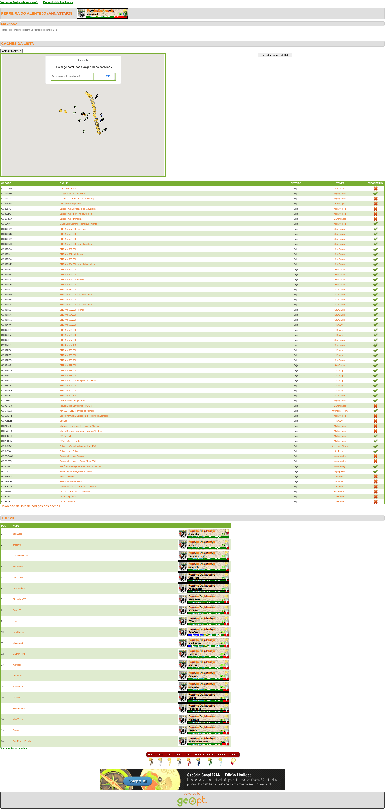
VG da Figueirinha (68, 496)
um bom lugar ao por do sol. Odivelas (78, 486)
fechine (339, 486)
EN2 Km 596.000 (68, 325)
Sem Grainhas (67, 476)
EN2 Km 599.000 (68, 365)
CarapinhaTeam (20, 555)
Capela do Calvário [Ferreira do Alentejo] (79, 224)
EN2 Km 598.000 (68, 350)
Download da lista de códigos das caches (30, 506)
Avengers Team (340, 411)
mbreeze (17, 665)
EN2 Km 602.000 (68, 390)
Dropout (17, 730)
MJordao (339, 481)
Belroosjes (340, 203)
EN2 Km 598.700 (68, 360)
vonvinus (339, 188)
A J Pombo (340, 451)
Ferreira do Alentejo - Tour (72, 400)
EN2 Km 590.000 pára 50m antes (76, 294)
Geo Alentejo (340, 466)
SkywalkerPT (19, 599)
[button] (84, 131)
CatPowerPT (19, 654)
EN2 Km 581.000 (68, 249)
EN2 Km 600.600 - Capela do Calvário (78, 380)
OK (108, 76)
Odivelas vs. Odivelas (70, 451)
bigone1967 (340, 491)
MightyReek (340, 193)
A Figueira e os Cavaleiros (72, 193)
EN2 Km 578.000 (68, 234)
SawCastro (339, 229)
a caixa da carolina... (70, 188)
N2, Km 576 (65, 436)
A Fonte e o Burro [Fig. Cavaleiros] (77, 198)
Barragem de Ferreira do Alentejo (76, 214)
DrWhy (339, 325)
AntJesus (17, 675)
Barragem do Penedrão (71, 219)
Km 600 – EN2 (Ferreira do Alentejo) (77, 411)
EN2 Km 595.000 (68, 320)
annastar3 (59, 13)
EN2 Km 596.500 (68, 330)
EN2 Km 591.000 (68, 299)
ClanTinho (18, 577)
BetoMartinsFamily (22, 741)
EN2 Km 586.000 (68, 274)
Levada (63, 421)
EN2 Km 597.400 (68, 345)
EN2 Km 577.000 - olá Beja (73, 229)
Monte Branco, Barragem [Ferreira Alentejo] (81, 431)
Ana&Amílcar (19, 588)
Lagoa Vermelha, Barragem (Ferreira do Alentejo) (84, 416)
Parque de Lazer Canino (72, 456)
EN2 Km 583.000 (68, 259)
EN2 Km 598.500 (68, 355)
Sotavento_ (18, 566)
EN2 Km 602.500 (68, 395)
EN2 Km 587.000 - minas (72, 279)
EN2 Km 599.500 (68, 370)
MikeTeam (18, 719)
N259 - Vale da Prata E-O (72, 441)
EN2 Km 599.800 (68, 375)
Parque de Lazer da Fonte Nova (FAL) (78, 461)
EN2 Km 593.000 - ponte (72, 310)
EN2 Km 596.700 (68, 335)
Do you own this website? (66, 76)
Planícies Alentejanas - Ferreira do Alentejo (80, 466)
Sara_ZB (17, 610)
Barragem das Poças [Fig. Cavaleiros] (78, 209)
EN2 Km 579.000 (68, 239)
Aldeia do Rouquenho (70, 203)
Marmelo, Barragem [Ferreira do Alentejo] (80, 426)
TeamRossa (19, 708)
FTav (15, 621)
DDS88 (16, 697)
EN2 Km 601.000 (68, 385)
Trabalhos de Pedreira (71, 481)
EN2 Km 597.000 (68, 340)
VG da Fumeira (67, 501)
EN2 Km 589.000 (68, 289)
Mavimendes (340, 219)
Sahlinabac (18, 686)
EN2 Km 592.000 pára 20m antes (76, 304)
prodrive (17, 545)
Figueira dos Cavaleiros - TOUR (76, 405)
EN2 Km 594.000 (68, 315)
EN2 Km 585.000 (68, 269)
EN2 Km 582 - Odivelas (71, 254)
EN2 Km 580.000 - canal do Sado (76, 244)
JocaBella (17, 534)
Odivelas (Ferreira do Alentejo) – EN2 (78, 446)
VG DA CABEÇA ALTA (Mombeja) (76, 491)
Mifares (340, 476)
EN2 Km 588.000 (68, 284)
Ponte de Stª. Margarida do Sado (76, 471)
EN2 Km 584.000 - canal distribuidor (77, 264)
